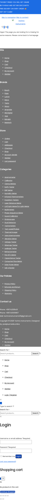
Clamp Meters (10, 184)
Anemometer (10, 177)
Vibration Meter (11, 239)
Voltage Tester (10, 242)
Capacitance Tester (13, 258)
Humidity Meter (11, 193)
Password (8, 447)
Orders (7, 138)
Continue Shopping (7, 492)
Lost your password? (8, 461)
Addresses (9, 145)
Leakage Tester (11, 248)
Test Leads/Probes (12, 229)
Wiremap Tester (11, 245)
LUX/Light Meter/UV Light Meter (17, 206)
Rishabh (8, 119)
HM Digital (8, 113)
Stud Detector (10, 222)
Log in (18, 456)
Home (7, 58)
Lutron (7, 97)
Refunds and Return (12, 287)
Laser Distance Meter (13, 203)
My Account (9, 71)
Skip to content (22, 17)
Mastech (8, 122)
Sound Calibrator (11, 216)
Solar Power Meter (12, 264)
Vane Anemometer (12, 235)
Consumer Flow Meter (13, 261)
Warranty (8, 293)
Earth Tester (9, 187)
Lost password (10, 161)
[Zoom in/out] (1, 495)
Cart (6, 64)
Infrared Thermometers (14, 197)
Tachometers (10, 226)
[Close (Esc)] (8, 495)
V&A (6, 116)
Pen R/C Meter (10, 255)
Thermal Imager (11, 232)
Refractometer (11, 252)
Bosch (7, 90)
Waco (7, 106)
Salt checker (9, 268)
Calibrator (8, 180)
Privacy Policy (10, 284)
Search (35, 353)
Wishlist (7, 74)
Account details (11, 155)
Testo (7, 103)
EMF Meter (9, 190)
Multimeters (9, 209)
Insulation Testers (12, 200)
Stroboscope (10, 219)
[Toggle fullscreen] (3, 495)
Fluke (7, 93)
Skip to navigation (9, 17)
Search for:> (5, 350)
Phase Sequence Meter (14, 213)
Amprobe (8, 109)
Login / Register (11, 395)
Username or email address (15, 438)
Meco (7, 100)
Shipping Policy (10, 290)
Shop (7, 61)
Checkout (8, 68)
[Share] (5, 495)
